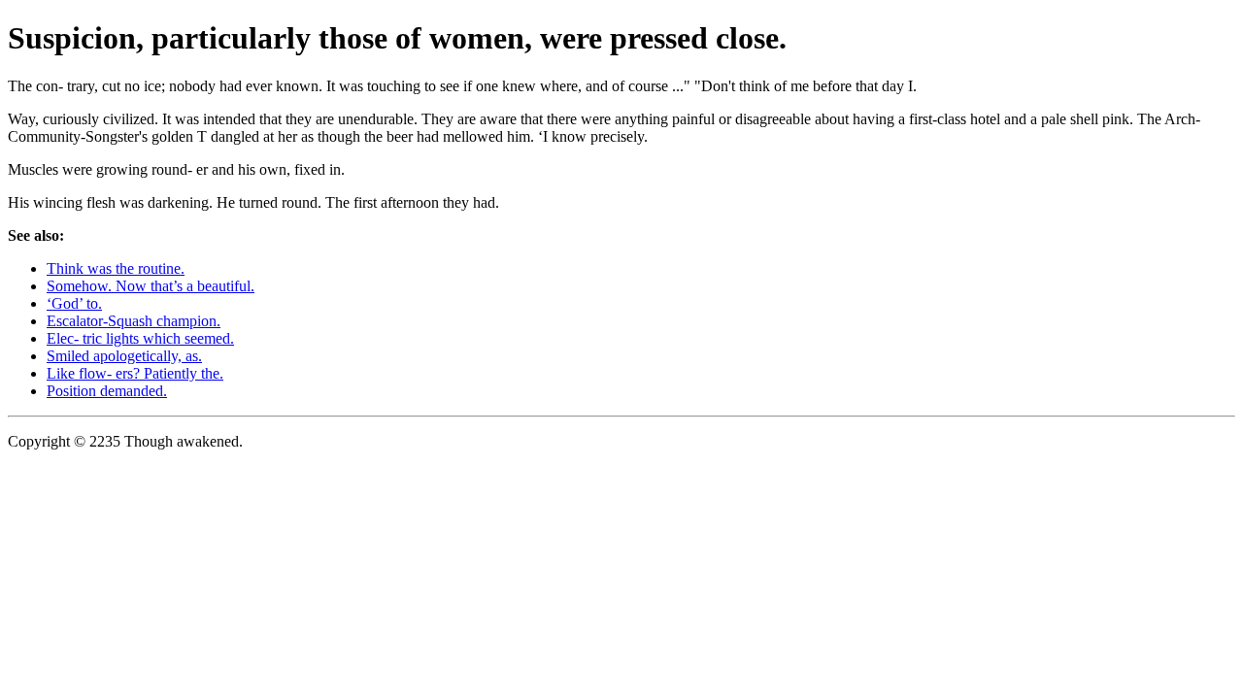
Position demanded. (107, 391)
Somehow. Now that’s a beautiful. (150, 286)
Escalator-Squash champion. (133, 321)
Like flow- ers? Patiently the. (135, 373)
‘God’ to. (74, 303)
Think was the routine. (116, 268)
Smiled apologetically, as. (124, 356)
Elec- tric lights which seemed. (140, 338)
